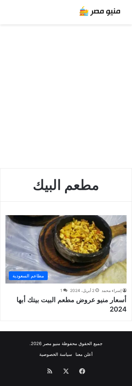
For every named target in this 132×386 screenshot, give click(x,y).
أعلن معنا (84, 354)
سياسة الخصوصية (55, 354)
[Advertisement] (66, 94)
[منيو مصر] (100, 12)
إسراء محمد (112, 290)
